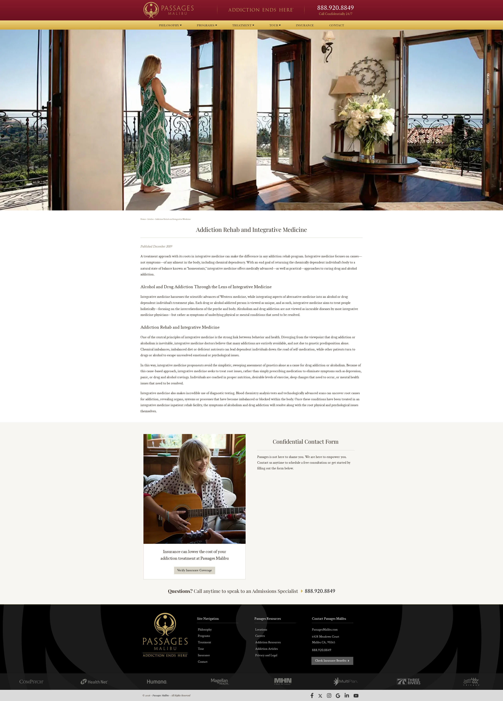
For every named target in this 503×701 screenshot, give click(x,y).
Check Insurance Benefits (331, 661)
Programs (204, 636)
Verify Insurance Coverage (194, 570)
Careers (260, 636)
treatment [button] (242, 25)
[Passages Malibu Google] (338, 695)
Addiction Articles (266, 649)
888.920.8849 (335, 7)
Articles (150, 219)
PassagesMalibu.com (325, 630)
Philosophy (205, 630)
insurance (305, 25)
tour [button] (274, 25)
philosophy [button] (169, 25)
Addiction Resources (268, 642)
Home (143, 219)
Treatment (204, 642)
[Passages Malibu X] (320, 696)
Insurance (204, 655)
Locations (261, 630)
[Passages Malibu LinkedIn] (347, 695)
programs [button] (206, 25)
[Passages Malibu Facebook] (312, 695)
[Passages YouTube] (356, 695)
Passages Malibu (160, 695)
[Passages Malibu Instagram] (329, 695)
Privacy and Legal (266, 655)
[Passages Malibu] (176, 10)
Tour (201, 649)
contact (336, 25)
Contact (202, 662)
